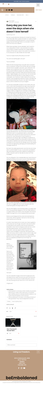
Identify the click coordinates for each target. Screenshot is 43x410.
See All (35, 316)
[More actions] (36, 21)
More (27, 15)
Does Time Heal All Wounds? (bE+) (12, 329)
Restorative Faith (20, 15)
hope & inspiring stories (17, 301)
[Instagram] (7, 10)
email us (22, 361)
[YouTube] (24, 368)
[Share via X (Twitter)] (9, 308)
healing (8, 301)
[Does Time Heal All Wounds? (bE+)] (12, 322)
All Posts (7, 15)
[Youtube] (12, 10)
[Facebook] (9, 10)
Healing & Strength (10, 304)
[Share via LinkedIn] (12, 308)
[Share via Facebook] (7, 308)
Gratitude (13, 15)
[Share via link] (15, 308)
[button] (8, 4)
